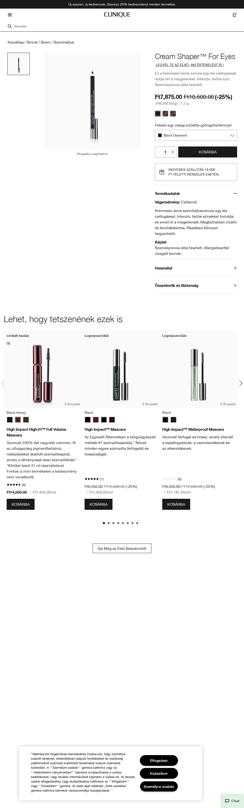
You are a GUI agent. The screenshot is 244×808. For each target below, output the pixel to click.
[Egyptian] (165, 113)
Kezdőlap (16, 42)
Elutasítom (159, 773)
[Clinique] (117, 14)
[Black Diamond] (158, 113)
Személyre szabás (159, 786)
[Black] (10, 420)
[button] (232, 801)
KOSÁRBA (208, 152)
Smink (32, 42)
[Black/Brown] (26, 420)
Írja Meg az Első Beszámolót (122, 548)
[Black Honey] (18, 420)
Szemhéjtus (64, 42)
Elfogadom (159, 760)
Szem (46, 42)
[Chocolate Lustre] (173, 113)
